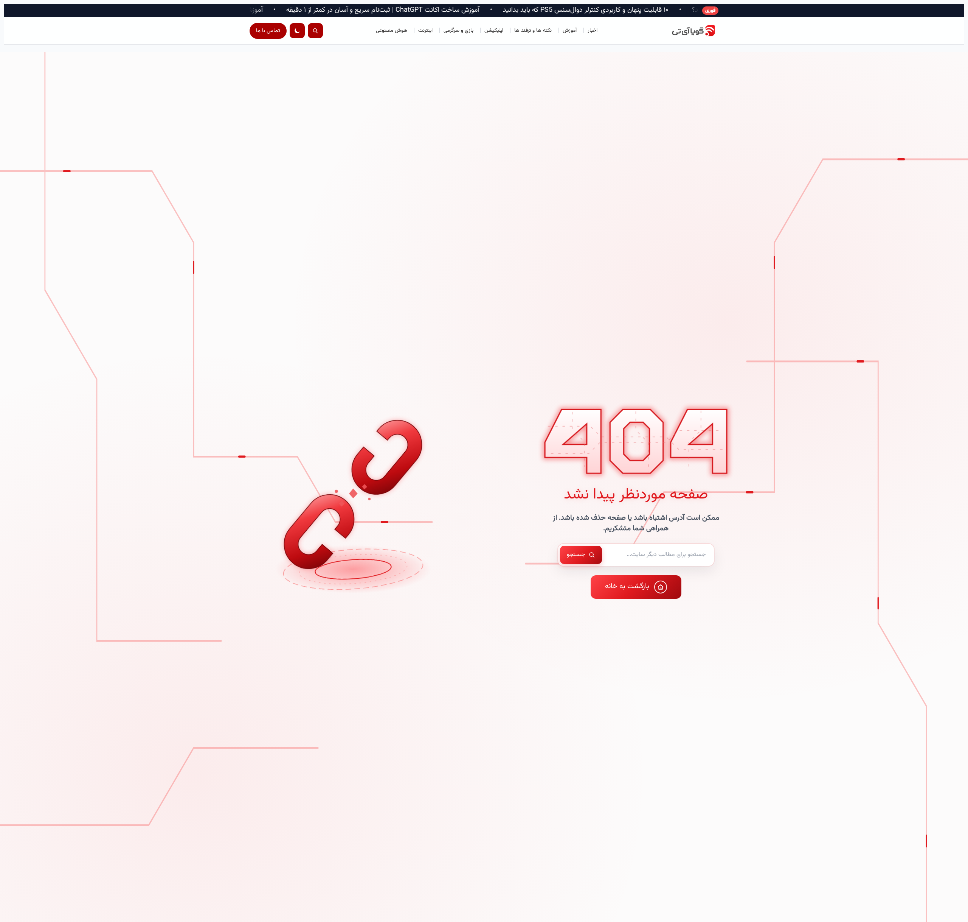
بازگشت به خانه (627, 586)
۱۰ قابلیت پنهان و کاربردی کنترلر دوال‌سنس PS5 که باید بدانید (693, 10)
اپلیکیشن (493, 30)
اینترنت (425, 30)
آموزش (570, 30)
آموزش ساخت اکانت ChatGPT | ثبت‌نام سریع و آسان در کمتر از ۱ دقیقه (489, 10)
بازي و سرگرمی (458, 30)
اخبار (592, 30)
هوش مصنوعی (391, 30)
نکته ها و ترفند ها (533, 30)
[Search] (315, 30)
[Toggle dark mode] (297, 30)
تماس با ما (268, 30)
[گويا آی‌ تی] (684, 31)
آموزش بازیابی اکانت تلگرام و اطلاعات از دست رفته (302, 10)
